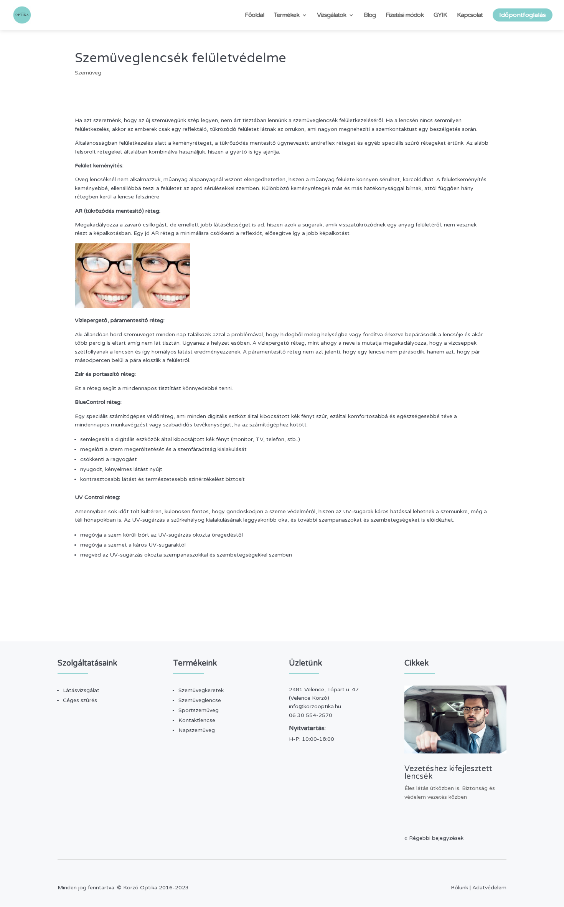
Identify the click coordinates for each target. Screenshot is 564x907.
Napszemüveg (196, 730)
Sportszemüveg (198, 710)
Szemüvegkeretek (201, 690)
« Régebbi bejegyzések (433, 838)
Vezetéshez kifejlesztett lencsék (448, 772)
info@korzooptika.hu (315, 706)
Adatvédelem (489, 887)
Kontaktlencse (196, 720)
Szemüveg (88, 72)
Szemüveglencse (199, 700)
